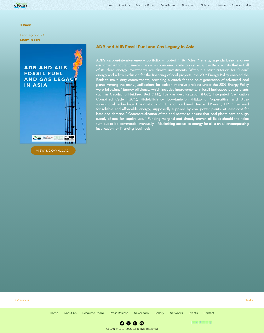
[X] (128, 323)
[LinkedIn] (135, 323)
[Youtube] (142, 323)
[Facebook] (122, 323)
